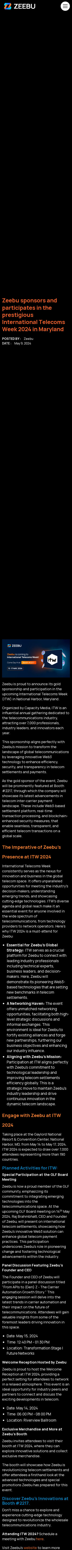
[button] (64, 6)
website (30, 1547)
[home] (20, 6)
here (40, 1538)
